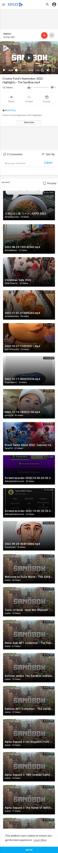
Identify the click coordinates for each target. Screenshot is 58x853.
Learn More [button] (40, 840)
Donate (46, 101)
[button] (29, 58)
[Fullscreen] (53, 70)
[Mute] (48, 70)
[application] (29, 57)
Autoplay (51, 183)
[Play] (4, 70)
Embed (29, 101)
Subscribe (44, 35)
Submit (48, 163)
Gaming (11, 110)
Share (11, 101)
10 (42, 70)
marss (7, 33)
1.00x (37, 70)
